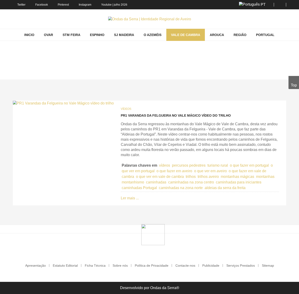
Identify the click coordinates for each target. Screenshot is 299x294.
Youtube (106, 4)
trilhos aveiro (208, 177)
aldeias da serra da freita (225, 188)
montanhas (265, 177)
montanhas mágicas (237, 177)
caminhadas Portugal (139, 188)
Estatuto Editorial (65, 265)
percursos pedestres (189, 165)
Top (294, 85)
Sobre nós (120, 265)
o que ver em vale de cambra (160, 177)
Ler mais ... (130, 198)
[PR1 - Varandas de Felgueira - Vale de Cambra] (63, 103)
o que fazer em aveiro (174, 171)
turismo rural (217, 165)
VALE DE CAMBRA (144, 73)
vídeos (164, 165)
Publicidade (210, 265)
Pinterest (63, 4)
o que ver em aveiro (210, 171)
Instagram (85, 4)
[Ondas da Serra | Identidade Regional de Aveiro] (149, 19)
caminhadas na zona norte (181, 188)
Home (121, 73)
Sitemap (268, 265)
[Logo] (153, 234)
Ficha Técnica (95, 265)
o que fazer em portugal (249, 165)
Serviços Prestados (240, 265)
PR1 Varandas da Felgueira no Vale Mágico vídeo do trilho (176, 115)
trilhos (191, 177)
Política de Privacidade (151, 265)
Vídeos (126, 109)
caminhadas (156, 182)
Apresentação (35, 265)
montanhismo (133, 182)
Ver (165, 73)
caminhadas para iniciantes (238, 182)
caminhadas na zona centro (191, 182)
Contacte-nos (185, 265)
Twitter (21, 4)
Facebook (41, 4)
